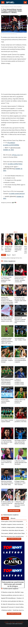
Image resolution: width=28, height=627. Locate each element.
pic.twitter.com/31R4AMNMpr (11, 145)
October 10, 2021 (8, 150)
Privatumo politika (19, 622)
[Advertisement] (14, 79)
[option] (19, 244)
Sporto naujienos (5, 6)
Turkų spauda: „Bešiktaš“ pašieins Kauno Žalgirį (13, 533)
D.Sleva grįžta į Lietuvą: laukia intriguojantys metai (13, 521)
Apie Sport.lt (12, 622)
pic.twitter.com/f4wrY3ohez (15, 164)
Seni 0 (13, 255)
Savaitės (5, 518)
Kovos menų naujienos (16, 6)
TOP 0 (3, 255)
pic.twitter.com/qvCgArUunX (17, 193)
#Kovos (15, 232)
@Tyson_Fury (16, 155)
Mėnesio (13, 518)
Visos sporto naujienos (14, 538)
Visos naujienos (14, 510)
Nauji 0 (8, 255)
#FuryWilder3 (11, 142)
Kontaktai (7, 622)
